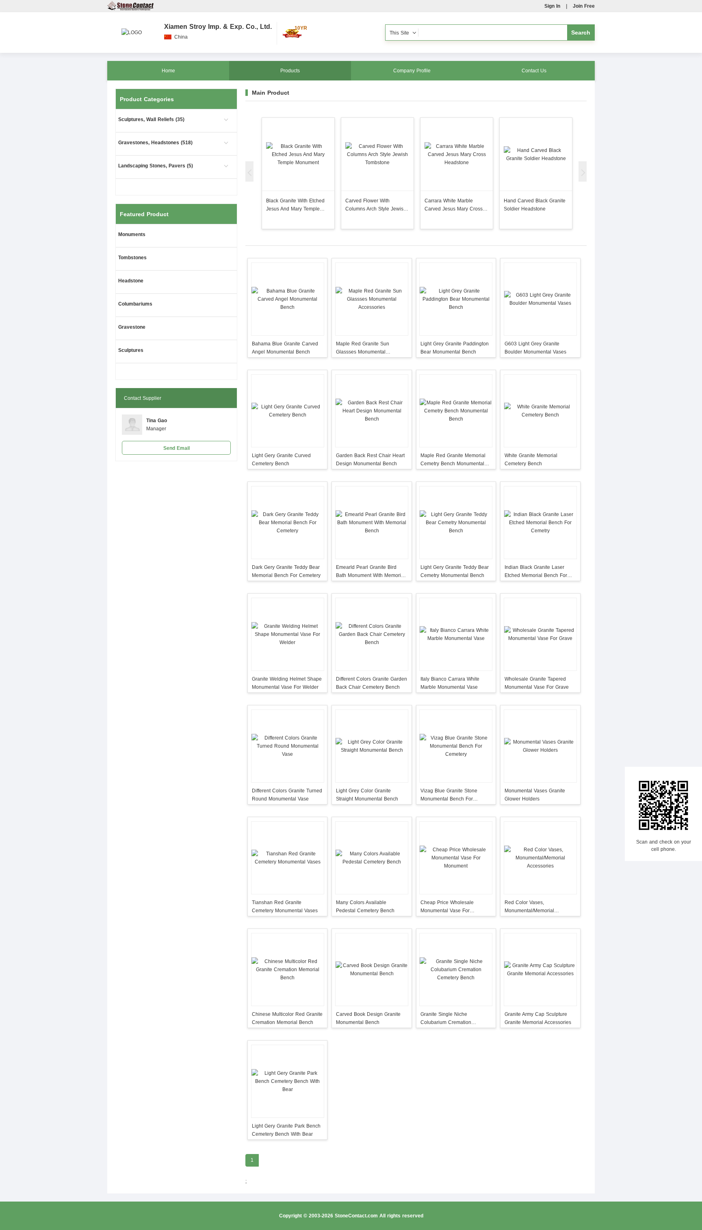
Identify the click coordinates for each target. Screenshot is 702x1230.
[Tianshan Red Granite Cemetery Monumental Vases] (287, 857)
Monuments (131, 234)
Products (290, 71)
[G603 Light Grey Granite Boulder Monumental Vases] (540, 299)
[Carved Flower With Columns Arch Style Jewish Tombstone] (377, 154)
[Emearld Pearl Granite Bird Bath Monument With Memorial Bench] (371, 522)
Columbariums (135, 304)
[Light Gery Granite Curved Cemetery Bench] (287, 410)
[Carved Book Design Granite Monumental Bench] (371, 969)
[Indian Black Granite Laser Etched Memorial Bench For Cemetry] (540, 522)
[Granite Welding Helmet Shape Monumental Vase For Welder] (287, 634)
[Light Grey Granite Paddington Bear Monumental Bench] (456, 299)
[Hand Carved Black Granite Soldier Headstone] (536, 154)
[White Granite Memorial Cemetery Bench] (540, 410)
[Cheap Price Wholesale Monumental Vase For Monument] (456, 857)
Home (168, 71)
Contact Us (534, 71)
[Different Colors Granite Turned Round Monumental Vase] (287, 746)
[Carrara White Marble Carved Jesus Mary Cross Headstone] (456, 154)
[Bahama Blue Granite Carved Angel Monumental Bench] (287, 299)
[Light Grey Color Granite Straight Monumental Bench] (371, 746)
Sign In (552, 6)
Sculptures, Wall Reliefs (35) (151, 119)
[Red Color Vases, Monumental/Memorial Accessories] (540, 857)
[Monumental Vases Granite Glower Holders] (540, 746)
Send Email (176, 448)
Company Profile (412, 71)
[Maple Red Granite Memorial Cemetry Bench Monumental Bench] (456, 410)
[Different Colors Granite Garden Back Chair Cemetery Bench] (371, 634)
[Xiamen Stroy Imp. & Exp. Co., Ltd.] (131, 28)
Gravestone (131, 327)
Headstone (130, 281)
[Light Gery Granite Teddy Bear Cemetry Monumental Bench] (456, 522)
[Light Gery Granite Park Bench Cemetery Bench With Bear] (287, 1081)
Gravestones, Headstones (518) (155, 142)
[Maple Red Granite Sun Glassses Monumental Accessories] (371, 299)
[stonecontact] (130, 9)
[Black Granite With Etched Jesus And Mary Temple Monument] (298, 154)
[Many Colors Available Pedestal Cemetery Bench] (371, 857)
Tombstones (132, 257)
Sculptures (130, 350)
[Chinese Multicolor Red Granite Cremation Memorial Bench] (287, 969)
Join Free (584, 6)
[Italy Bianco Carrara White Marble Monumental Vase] (456, 634)
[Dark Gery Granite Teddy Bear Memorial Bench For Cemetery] (287, 522)
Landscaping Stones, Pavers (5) (155, 166)
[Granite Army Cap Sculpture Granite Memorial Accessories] (540, 969)
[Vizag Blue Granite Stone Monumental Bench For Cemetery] (456, 746)
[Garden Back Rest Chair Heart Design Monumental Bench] (371, 410)
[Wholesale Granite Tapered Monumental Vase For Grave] (540, 634)
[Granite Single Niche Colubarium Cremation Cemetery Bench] (456, 969)
